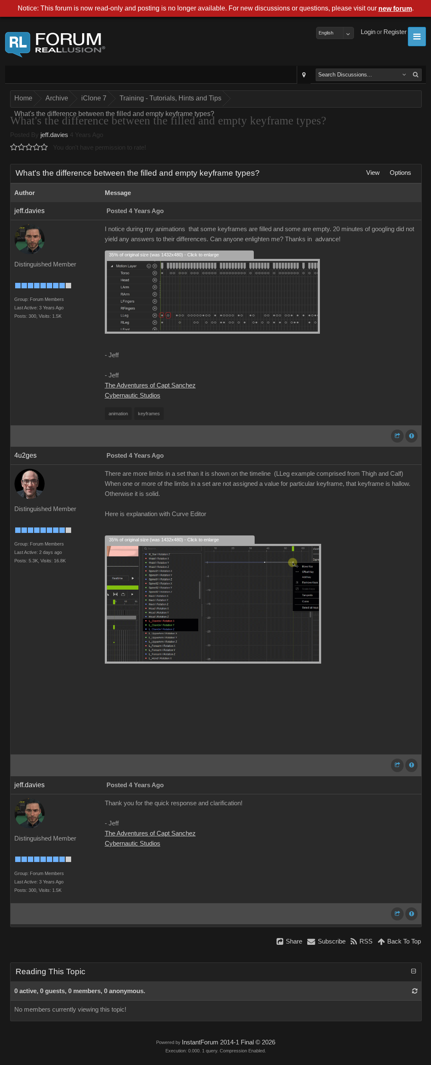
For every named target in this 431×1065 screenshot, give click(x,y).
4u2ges (25, 455)
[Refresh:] (415, 991)
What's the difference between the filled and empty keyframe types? (114, 113)
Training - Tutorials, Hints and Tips (170, 98)
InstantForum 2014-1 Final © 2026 (228, 1042)
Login (368, 32)
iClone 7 (93, 98)
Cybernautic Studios (132, 395)
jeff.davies (54, 135)
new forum (395, 8)
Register (395, 32)
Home (23, 98)
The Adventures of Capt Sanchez (150, 385)
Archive (56, 98)
